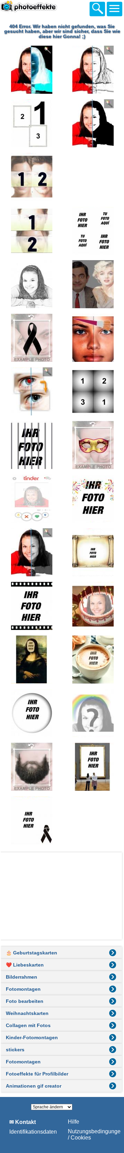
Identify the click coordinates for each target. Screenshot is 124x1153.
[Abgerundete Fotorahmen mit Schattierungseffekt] (31, 713)
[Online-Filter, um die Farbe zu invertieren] (31, 70)
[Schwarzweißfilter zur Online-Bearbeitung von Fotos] (31, 552)
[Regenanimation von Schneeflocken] (92, 177)
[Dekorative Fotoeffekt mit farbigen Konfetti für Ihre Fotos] (92, 499)
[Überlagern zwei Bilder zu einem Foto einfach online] (92, 284)
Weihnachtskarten (27, 1013)
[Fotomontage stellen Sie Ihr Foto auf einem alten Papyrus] (92, 552)
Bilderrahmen (21, 977)
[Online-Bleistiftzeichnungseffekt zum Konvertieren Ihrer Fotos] (92, 70)
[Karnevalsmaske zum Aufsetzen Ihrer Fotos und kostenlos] (92, 445)
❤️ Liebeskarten (25, 965)
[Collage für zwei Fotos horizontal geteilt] (31, 231)
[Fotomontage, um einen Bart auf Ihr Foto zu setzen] (31, 767)
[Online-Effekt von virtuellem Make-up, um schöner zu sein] (92, 338)
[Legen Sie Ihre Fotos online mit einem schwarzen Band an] (31, 338)
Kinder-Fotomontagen (32, 1037)
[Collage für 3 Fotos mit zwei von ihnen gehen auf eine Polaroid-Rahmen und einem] (31, 123)
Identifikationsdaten (33, 1132)
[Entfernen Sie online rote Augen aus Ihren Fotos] (31, 391)
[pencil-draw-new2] (31, 284)
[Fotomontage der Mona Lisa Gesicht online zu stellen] (31, 659)
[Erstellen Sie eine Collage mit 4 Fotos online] (92, 231)
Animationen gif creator (33, 1086)
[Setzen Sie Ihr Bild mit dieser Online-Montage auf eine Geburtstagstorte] (92, 606)
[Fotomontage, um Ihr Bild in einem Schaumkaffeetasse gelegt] (92, 659)
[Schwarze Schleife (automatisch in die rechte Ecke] (31, 820)
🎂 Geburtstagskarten (31, 952)
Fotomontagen (23, 989)
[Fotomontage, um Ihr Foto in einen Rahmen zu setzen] (92, 767)
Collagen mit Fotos (28, 1025)
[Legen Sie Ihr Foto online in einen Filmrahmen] (31, 606)
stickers (15, 1049)
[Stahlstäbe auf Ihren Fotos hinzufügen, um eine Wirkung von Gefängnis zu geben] (31, 445)
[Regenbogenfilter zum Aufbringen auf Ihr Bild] (92, 713)
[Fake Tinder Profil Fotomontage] (31, 499)
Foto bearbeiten (24, 1001)
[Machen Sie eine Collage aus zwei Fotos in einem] (31, 177)
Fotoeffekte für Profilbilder (37, 1074)
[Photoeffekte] (38, 8)
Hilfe (73, 1122)
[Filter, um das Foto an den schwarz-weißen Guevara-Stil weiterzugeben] (92, 123)
